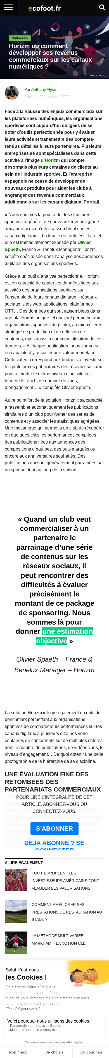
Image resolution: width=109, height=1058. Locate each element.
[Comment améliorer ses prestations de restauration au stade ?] (16, 911)
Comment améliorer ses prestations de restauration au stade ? (67, 912)
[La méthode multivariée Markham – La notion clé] (16, 943)
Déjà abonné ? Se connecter (54, 846)
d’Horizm (50, 160)
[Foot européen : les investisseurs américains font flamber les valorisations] (16, 880)
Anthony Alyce (43, 89)
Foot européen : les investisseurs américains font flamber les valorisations (65, 880)
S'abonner (54, 828)
